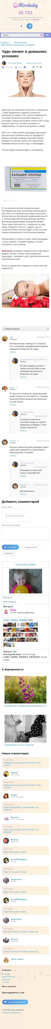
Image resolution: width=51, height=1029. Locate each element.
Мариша (15, 840)
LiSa (11, 337)
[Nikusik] (27, 640)
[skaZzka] (18, 635)
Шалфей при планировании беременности (25, 706)
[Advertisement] (26, 103)
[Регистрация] (21, 26)
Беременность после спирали (19, 745)
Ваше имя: (7, 507)
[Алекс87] (35, 635)
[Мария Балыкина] (14, 625)
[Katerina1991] (27, 630)
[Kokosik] (10, 645)
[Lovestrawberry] (31, 640)
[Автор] (4, 63)
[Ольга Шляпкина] (27, 625)
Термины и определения (11, 1013)
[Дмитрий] (5, 625)
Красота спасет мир (33, 63)
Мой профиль (9, 602)
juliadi (12, 387)
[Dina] (10, 635)
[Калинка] (18, 640)
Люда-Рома (16, 879)
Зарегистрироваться (17, 1002)
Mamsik (14, 773)
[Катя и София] (14, 635)
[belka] (31, 630)
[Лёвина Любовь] (14, 630)
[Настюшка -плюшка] (35, 630)
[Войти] (30, 26)
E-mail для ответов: (15, 516)
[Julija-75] (31, 635)
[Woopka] (5, 645)
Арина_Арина (17, 959)
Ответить (13, 352)
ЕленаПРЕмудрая (19, 859)
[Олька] (23, 635)
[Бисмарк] (35, 640)
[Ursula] (18, 625)
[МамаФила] (23, 640)
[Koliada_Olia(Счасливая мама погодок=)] (5, 640)
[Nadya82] (23, 625)
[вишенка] (5, 630)
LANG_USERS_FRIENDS (16, 620)
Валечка (15, 817)
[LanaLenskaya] (18, 630)
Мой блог (7, 598)
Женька (14, 939)
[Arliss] (10, 640)
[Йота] (10, 625)
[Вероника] (5, 635)
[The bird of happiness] (31, 625)
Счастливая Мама (14, 63)
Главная (5, 42)
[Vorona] (14, 645)
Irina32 (14, 795)
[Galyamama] (35, 625)
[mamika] (27, 635)
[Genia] (23, 630)
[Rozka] (10, 630)
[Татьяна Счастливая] (14, 640)
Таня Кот (13, 441)
